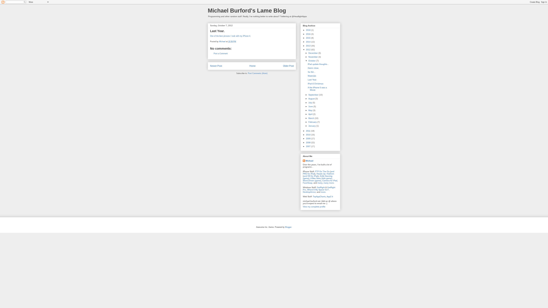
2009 (308, 138)
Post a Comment (221, 53)
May (310, 110)
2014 (308, 42)
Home (252, 66)
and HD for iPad (311, 176)
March (311, 118)
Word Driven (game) (312, 180)
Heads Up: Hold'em (325, 174)
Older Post (288, 66)
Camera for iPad (329, 180)
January (312, 126)
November (313, 57)
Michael (309, 161)
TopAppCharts (319, 196)
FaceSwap (307, 183)
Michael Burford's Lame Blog (247, 10)
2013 (308, 46)
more (323, 192)
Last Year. (312, 80)
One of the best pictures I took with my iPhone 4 (230, 36)
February (312, 122)
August (311, 98)
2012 (308, 49)
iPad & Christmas (315, 84)
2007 (308, 146)
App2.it (330, 196)
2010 (308, 135)
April (310, 114)
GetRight (321, 187)
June (310, 106)
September (313, 95)
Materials (312, 76)
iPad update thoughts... (318, 64)
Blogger (288, 227)
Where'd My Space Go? (318, 190)
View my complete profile (314, 207)
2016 (308, 34)
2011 (308, 131)
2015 (308, 38)
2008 (308, 142)
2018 (308, 30)
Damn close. (313, 68)
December (313, 53)
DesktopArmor (309, 192)
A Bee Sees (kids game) (321, 178)
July (310, 102)
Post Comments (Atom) (257, 73)
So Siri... (311, 72)
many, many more (326, 183)
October (312, 61)
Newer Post (216, 66)
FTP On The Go (322, 171)
